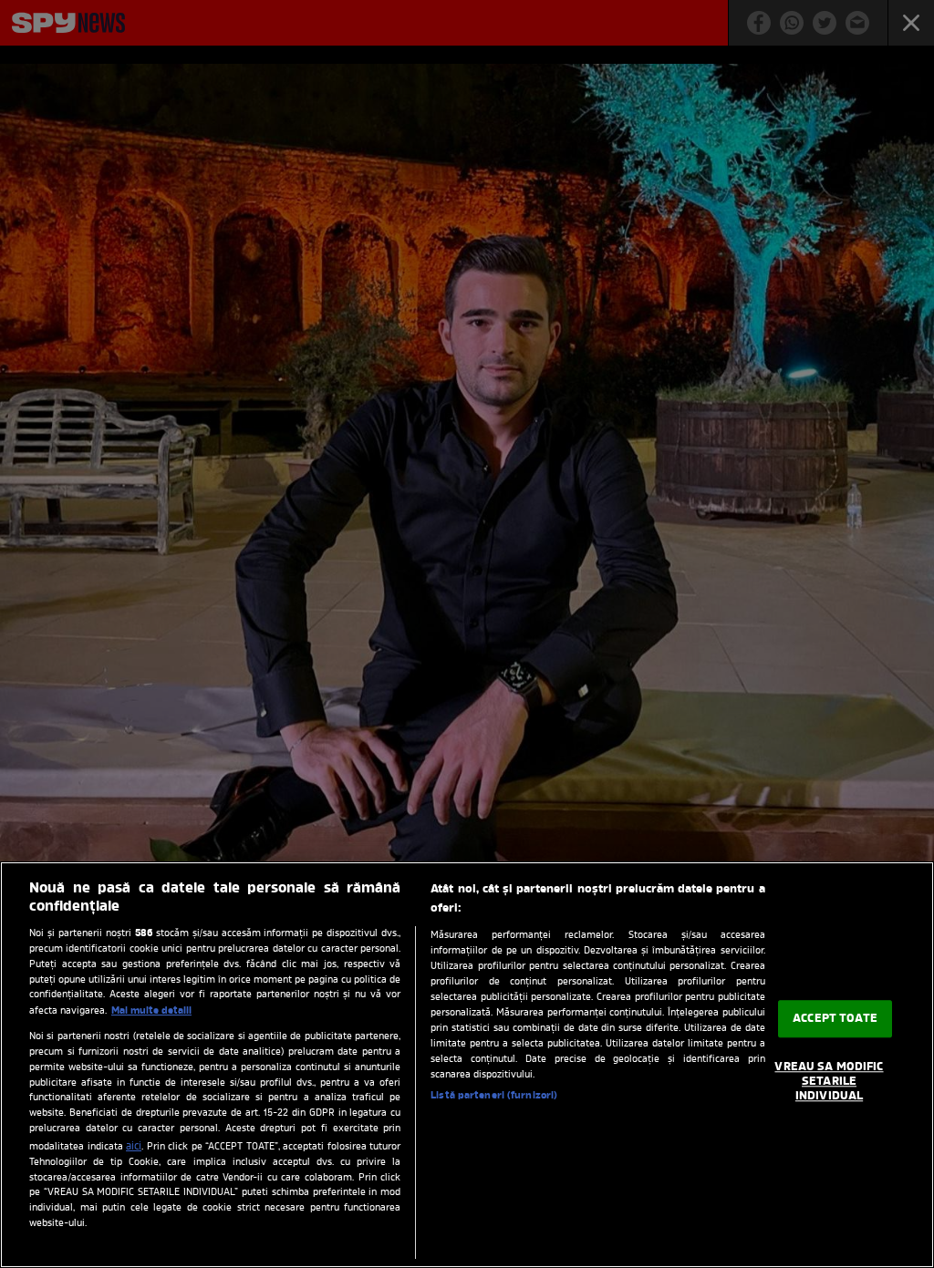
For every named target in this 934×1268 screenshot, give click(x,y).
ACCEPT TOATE (835, 1018)
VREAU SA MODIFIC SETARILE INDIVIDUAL (828, 1082)
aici (133, 1147)
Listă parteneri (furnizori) (494, 1096)
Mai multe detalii (151, 1011)
